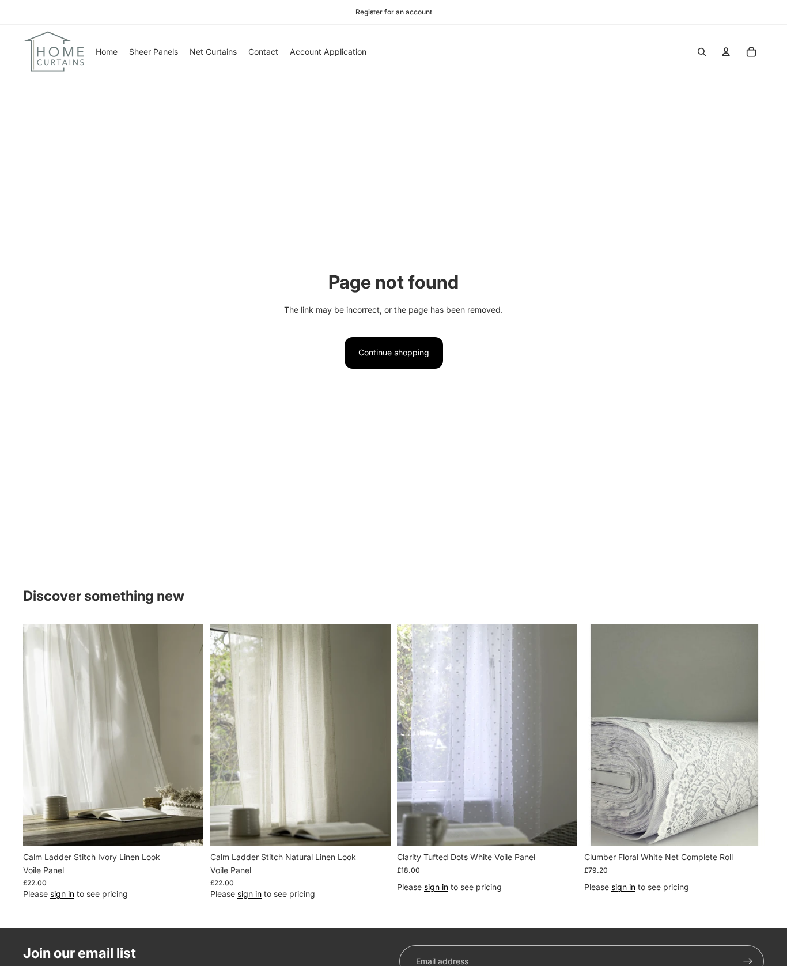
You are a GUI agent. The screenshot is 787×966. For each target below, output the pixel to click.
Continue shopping (393, 352)
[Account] (726, 52)
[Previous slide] (40, 735)
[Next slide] (186, 735)
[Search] (701, 52)
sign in (62, 893)
